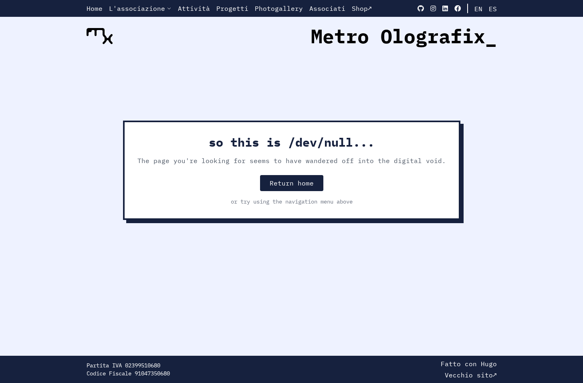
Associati (327, 8)
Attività (194, 8)
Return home (292, 183)
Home (95, 8)
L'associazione (137, 8)
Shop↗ (362, 8)
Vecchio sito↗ (471, 375)
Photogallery (279, 8)
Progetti (232, 8)
